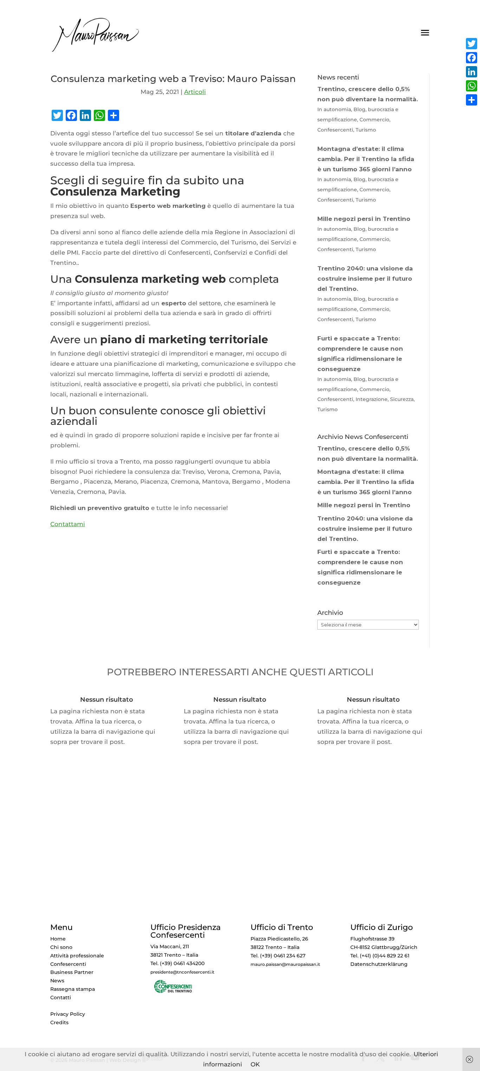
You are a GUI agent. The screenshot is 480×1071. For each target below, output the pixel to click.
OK (255, 1064)
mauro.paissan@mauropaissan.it (285, 964)
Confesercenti (68, 964)
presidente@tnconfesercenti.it (182, 972)
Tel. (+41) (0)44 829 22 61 (379, 955)
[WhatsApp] (472, 86)
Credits (59, 1022)
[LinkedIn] (472, 72)
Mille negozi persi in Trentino (363, 505)
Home (58, 939)
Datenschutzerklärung (379, 964)
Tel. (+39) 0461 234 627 (278, 955)
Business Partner (71, 972)
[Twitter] (472, 44)
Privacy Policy (67, 1014)
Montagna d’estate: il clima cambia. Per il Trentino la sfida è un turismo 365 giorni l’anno (365, 482)
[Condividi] (472, 100)
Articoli (195, 91)
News (57, 980)
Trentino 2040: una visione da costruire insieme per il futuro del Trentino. (365, 528)
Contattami (67, 524)
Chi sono (61, 947)
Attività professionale (77, 955)
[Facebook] (472, 58)
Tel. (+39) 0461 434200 (177, 963)
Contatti (60, 997)
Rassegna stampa (72, 989)
